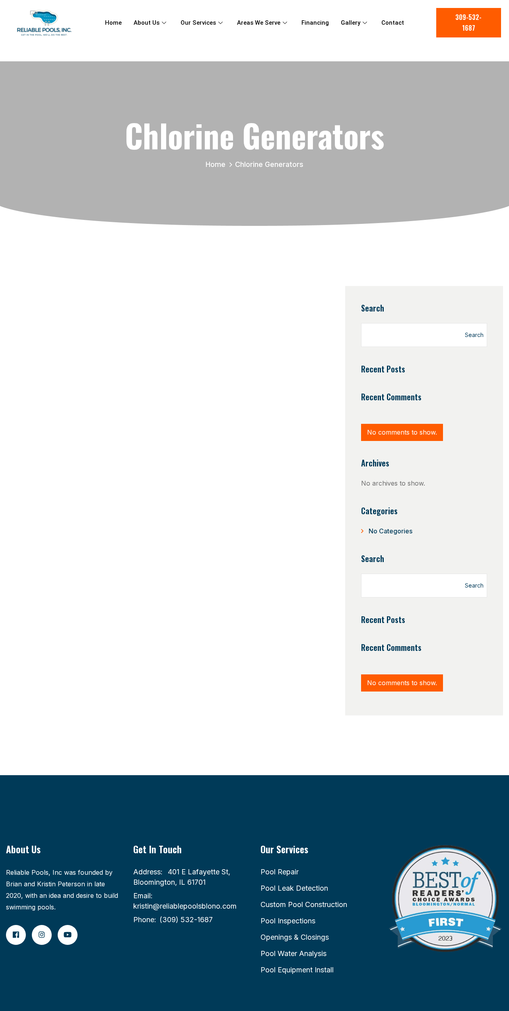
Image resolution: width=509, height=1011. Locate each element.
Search (372, 308)
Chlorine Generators (269, 164)
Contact (392, 22)
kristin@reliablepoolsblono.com (185, 906)
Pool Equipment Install (297, 970)
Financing (315, 22)
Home (113, 22)
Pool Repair (279, 872)
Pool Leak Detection (294, 888)
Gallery (350, 22)
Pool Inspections (287, 921)
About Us (146, 22)
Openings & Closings (294, 937)
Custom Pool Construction (303, 904)
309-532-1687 (468, 22)
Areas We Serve (258, 22)
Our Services (198, 22)
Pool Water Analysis (293, 953)
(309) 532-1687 (186, 919)
